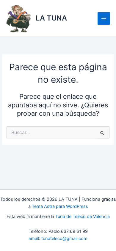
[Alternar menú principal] (104, 18)
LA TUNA (51, 18)
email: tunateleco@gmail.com (58, 238)
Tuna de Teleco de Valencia (82, 216)
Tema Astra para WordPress (60, 206)
